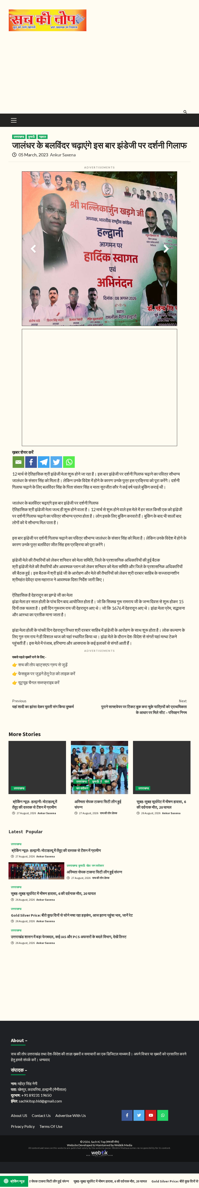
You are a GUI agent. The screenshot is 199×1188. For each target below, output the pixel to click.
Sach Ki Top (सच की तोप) (105, 1142)
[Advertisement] (99, 70)
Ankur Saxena (63, 154)
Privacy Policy (23, 1126)
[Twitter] (56, 462)
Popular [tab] (34, 831)
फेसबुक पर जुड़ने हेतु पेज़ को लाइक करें (46, 673)
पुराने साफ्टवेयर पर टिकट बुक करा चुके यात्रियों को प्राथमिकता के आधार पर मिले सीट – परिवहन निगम (144, 706)
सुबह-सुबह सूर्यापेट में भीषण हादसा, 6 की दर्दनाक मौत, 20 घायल (53, 893)
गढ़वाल (42, 136)
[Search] (185, 111)
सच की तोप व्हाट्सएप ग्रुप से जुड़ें (42, 664)
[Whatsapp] (69, 462)
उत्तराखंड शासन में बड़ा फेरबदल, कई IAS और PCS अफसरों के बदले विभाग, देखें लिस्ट (68, 936)
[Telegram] (44, 462)
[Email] (18, 462)
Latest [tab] (15, 831)
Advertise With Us (70, 1115)
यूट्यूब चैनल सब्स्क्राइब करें (38, 682)
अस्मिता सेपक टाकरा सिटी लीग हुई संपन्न (94, 871)
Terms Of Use (50, 1126)
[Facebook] (31, 462)
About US (19, 1115)
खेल (107, 781)
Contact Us (41, 1115)
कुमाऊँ (31, 136)
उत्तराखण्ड (19, 136)
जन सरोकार (82, 788)
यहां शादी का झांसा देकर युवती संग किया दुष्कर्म (43, 703)
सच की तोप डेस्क (108, 813)
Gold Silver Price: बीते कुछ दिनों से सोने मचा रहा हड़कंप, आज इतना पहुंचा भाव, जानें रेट (72, 915)
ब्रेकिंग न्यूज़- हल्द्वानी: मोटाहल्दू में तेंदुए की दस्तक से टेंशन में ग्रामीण (56, 850)
